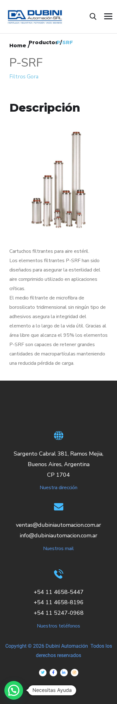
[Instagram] (74, 672)
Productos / (45, 42)
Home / (19, 46)
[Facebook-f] (53, 672)
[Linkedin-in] (64, 672)
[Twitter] (42, 672)
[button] (13, 690)
